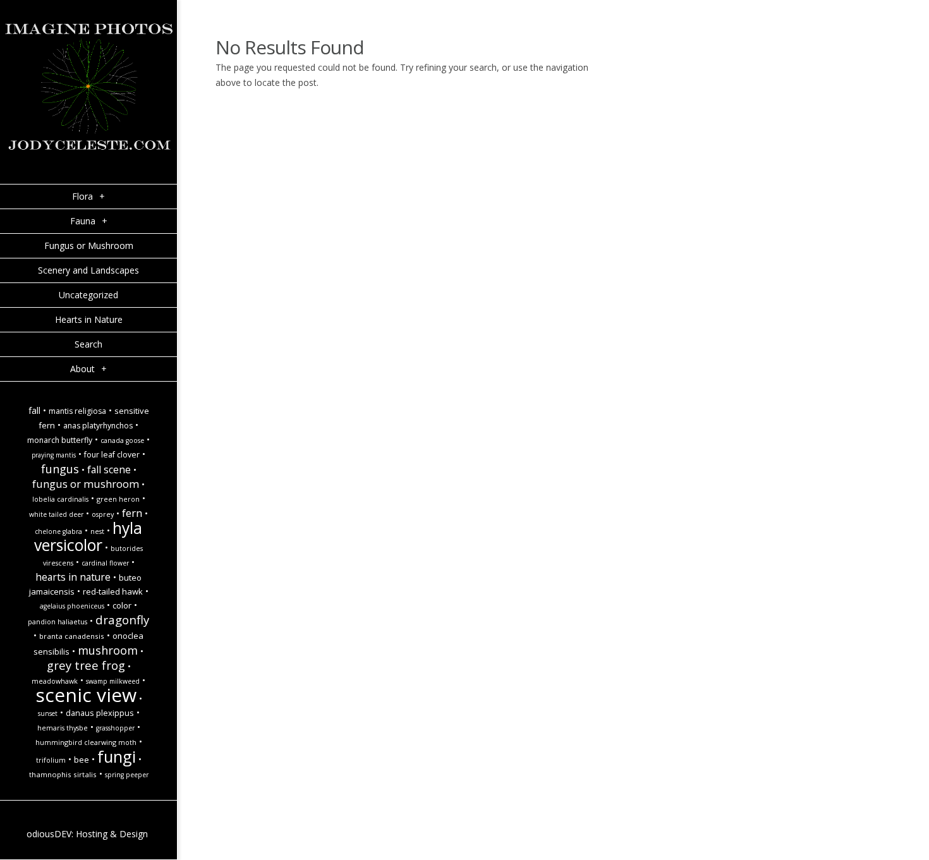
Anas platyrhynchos (98, 425)
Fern (132, 513)
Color (121, 605)
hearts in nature (73, 577)
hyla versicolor (88, 536)
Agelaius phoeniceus (72, 606)
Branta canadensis (71, 636)
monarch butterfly (59, 440)
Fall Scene (109, 469)
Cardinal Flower (105, 563)
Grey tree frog (86, 665)
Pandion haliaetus (57, 621)
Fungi (116, 756)
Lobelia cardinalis (60, 499)
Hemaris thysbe (62, 728)
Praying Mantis (54, 455)
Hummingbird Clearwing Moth (86, 742)
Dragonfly (122, 619)
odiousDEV (49, 834)
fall (34, 410)
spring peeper (127, 774)
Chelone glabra (58, 531)
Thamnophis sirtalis (63, 774)
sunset (48, 713)
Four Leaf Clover (112, 454)
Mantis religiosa (77, 411)
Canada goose (122, 440)
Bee (81, 759)
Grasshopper (115, 728)
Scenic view (86, 695)
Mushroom (108, 650)
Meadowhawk (55, 681)
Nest (97, 531)
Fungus (60, 468)
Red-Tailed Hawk (113, 591)
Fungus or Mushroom (85, 483)
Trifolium (51, 760)
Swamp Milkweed (113, 681)
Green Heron (118, 499)
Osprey (103, 514)
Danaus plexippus (100, 712)
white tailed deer (56, 514)
